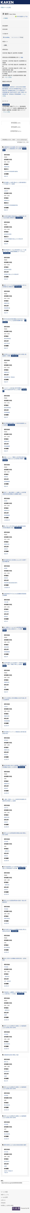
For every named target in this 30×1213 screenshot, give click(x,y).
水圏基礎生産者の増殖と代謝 (11, 1055)
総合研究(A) (6, 1071)
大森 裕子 (6, 190)
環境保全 (6, 616)
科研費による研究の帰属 (7, 1205)
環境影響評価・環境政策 (9, 377)
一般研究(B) (6, 884)
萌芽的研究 (6, 611)
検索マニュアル (5, 1194)
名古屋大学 (6, 725)
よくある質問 (4, 1197)
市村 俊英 (6, 1151)
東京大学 (6, 1080)
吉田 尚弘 (6, 807)
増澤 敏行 (6, 740)
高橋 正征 (6, 1061)
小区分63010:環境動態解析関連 (11, 205)
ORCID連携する (21, 16)
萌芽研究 (6, 476)
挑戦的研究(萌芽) (7, 234)
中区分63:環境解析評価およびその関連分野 (13, 239)
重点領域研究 (7, 947)
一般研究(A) (6, 976)
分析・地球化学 (7, 981)
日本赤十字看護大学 (8, 1171)
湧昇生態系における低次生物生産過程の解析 (15, 1145)
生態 (19, 92)
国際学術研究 (7, 918)
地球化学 (12, 87)
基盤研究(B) (6, 166)
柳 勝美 (5, 500)
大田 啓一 (6, 706)
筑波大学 (6, 176)
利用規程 (3, 1202)
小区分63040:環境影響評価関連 (11, 171)
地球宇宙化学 (13, 92)
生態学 (22, 92)
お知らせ (3, 1200)
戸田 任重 (6, 602)
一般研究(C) (6, 851)
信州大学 (6, 621)
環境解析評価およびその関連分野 (16, 90)
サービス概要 (4, 1192)
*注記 (26, 16)
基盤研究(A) (6, 372)
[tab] (16, 123)
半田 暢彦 (6, 841)
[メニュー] (28, 2)
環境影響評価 (5, 92)
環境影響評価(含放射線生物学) (10, 582)
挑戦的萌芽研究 (7, 338)
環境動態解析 (5, 87)
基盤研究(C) (6, 200)
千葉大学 (6, 1172)
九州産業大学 (7, 520)
